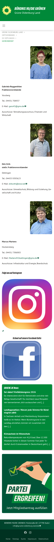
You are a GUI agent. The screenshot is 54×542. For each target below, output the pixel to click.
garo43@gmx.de (16, 106)
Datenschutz (43, 539)
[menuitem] (8, 539)
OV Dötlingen (8, 38)
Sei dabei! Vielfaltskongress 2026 (20, 392)
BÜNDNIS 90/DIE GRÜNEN (30, 9)
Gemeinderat (8, 41)
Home (8, 539)
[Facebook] (25, 532)
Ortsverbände (8, 35)
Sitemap (15, 539)
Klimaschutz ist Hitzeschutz (17, 433)
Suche (23, 539)
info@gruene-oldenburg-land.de (26, 526)
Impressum (32, 539)
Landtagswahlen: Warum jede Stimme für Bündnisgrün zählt (26, 411)
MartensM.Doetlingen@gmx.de (23, 258)
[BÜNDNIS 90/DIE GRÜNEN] (6, 10)
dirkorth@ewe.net (17, 183)
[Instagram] (30, 532)
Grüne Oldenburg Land (12, 32)
